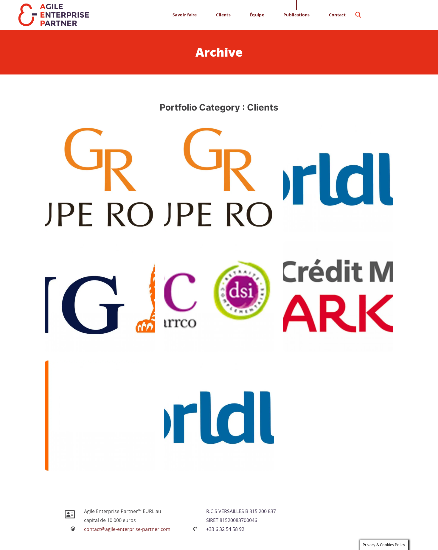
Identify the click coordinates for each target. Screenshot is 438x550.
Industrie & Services (108, 466)
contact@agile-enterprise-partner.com (127, 529)
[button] (358, 15)
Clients (71, 227)
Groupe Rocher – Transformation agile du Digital (215, 201)
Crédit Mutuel (328, 332)
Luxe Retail (98, 227)
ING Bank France (96, 332)
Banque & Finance (84, 346)
